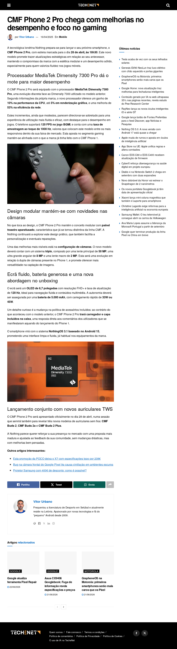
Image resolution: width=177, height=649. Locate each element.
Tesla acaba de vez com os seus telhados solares (144, 60)
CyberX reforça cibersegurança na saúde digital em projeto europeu (144, 165)
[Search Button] (168, 5)
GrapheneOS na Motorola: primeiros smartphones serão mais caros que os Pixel (97, 584)
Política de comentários (61, 636)
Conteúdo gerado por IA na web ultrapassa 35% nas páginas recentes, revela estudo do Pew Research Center (145, 100)
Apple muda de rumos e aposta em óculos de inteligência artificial (145, 139)
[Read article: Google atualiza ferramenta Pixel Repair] (23, 563)
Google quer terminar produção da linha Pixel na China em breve (143, 233)
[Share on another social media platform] (110, 484)
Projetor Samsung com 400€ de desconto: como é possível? (50, 470)
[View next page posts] (63, 606)
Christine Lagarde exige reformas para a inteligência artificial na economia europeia (145, 207)
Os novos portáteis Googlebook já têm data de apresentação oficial (143, 190)
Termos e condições (94, 632)
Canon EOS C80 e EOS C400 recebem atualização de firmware (143, 156)
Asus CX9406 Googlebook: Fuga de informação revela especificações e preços (60, 584)
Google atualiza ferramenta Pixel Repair (22, 580)
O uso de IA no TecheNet (62, 640)
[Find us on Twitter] (144, 633)
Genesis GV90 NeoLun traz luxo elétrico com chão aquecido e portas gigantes (143, 69)
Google (15, 571)
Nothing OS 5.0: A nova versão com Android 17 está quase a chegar (141, 130)
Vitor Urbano (26, 37)
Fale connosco (73, 632)
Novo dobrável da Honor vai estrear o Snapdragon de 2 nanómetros (142, 182)
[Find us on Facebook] (136, 633)
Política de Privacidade (88, 636)
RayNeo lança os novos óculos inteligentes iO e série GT (145, 110)
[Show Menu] (9, 5)
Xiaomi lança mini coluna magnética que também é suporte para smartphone (144, 199)
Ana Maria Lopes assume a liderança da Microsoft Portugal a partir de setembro (144, 224)
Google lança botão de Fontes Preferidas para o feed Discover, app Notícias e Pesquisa (144, 120)
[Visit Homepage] (88, 5)
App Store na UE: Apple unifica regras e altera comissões (143, 148)
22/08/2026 (14, 586)
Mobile (63, 37)
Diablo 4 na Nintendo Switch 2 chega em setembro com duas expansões (144, 173)
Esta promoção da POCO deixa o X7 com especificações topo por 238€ (57, 459)
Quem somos (56, 632)
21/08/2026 (52, 594)
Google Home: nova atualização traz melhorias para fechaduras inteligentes (143, 89)
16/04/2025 (47, 37)
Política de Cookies (113, 636)
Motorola (91, 571)
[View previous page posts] (57, 606)
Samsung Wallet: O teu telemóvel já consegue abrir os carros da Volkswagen (144, 216)
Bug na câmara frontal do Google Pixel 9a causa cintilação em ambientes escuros (63, 464)
